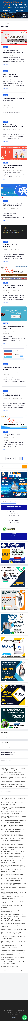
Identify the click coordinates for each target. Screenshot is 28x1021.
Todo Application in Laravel (11, 435)
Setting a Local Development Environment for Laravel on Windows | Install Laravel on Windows (12, 396)
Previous (8, 458)
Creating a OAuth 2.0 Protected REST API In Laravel (13, 286)
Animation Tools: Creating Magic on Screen (13, 950)
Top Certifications (9, 1010)
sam (4, 55)
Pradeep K (5, 208)
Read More (6, 64)
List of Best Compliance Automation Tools (12, 971)
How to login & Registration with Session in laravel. (13, 166)
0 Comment (5, 440)
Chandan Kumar (6, 129)
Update (18, 1012)
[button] (24, 1017)
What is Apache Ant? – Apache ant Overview (13, 781)
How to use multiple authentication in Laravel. (11, 75)
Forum (10, 1012)
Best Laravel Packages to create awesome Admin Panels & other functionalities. (13, 126)
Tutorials (21, 1010)
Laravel (5, 47)
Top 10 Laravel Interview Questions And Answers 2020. (13, 51)
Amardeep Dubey (6, 398)
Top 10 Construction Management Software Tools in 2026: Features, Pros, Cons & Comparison (13, 925)
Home (2, 23)
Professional (14, 1014)
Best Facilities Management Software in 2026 (13, 929)
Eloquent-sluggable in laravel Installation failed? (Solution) (12, 204)
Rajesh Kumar (6, 102)
